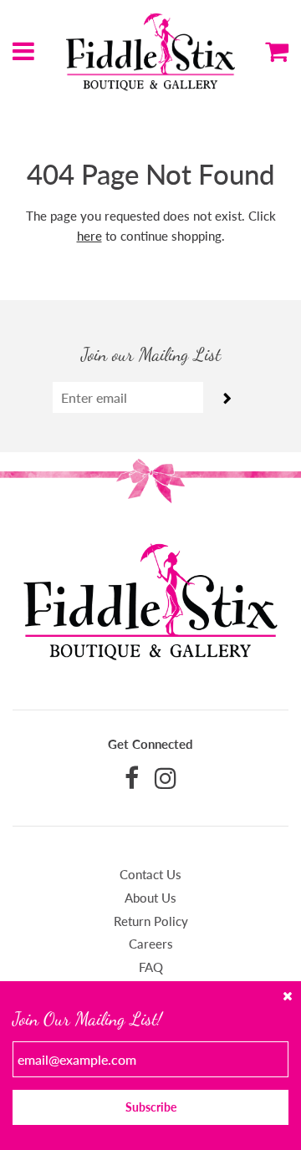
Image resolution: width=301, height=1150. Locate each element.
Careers (151, 943)
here (89, 235)
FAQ (151, 966)
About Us (150, 897)
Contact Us (150, 874)
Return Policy (151, 921)
